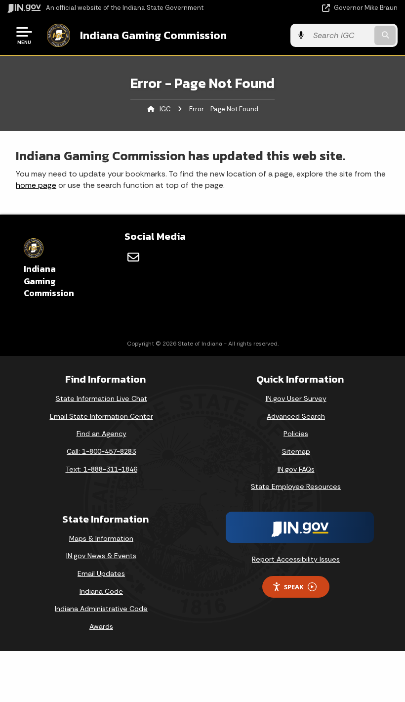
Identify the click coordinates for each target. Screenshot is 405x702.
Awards (101, 626)
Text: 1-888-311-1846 (101, 469)
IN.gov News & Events (101, 555)
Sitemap (296, 451)
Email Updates (101, 573)
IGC (165, 109)
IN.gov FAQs (296, 469)
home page (36, 185)
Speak (294, 586)
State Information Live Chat (101, 398)
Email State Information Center (101, 416)
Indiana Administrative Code (101, 608)
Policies (296, 433)
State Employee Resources (296, 486)
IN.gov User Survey (296, 398)
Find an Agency (101, 433)
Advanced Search (296, 416)
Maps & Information (101, 538)
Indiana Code (101, 591)
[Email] (133, 257)
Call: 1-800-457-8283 (101, 451)
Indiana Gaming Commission (153, 35)
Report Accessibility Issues (296, 559)
